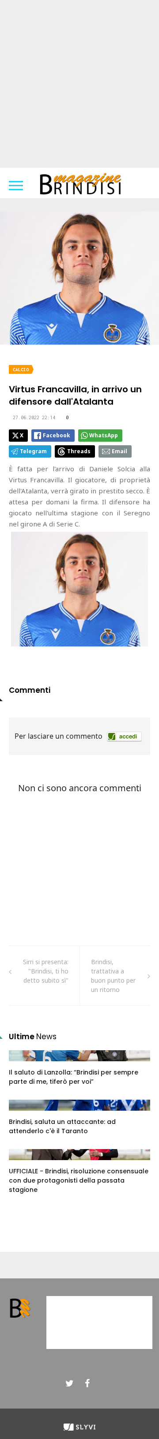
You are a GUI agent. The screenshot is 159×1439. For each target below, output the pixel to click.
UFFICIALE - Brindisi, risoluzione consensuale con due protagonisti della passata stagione (78, 1180)
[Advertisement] (79, 83)
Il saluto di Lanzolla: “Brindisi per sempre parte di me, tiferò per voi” (73, 1077)
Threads (79, 451)
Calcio (21, 369)
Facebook (56, 435)
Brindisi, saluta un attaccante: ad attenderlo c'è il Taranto (62, 1126)
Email (119, 451)
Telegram (33, 451)
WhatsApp (103, 435)
